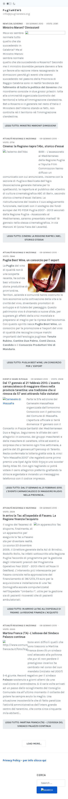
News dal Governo (13, 23)
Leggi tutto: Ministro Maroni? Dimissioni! (30, 125)
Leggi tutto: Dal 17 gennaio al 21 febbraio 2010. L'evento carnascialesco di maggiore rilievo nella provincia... (34, 491)
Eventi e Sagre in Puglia (15, 379)
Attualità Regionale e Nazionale (19, 138)
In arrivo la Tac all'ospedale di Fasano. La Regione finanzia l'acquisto (29, 517)
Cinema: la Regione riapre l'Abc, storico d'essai (33, 146)
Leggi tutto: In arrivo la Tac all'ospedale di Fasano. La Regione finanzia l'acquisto (34, 610)
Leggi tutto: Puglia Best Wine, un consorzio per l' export (34, 364)
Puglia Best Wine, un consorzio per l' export (31, 260)
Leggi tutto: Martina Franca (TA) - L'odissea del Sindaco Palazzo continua (34, 724)
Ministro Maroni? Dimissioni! (21, 27)
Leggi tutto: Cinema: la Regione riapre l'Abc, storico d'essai (34, 238)
